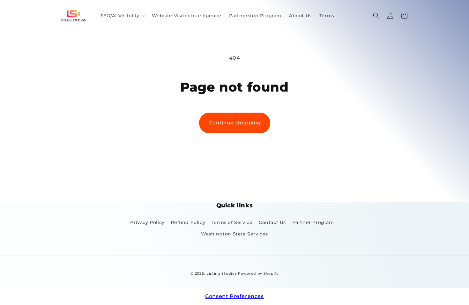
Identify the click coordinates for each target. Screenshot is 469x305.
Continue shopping (235, 123)
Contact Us (272, 222)
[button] (122, 15)
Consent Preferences (234, 296)
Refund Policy (188, 222)
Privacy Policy (147, 222)
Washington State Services (234, 234)
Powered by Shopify (258, 273)
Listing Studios (221, 273)
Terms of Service (232, 222)
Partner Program (313, 222)
